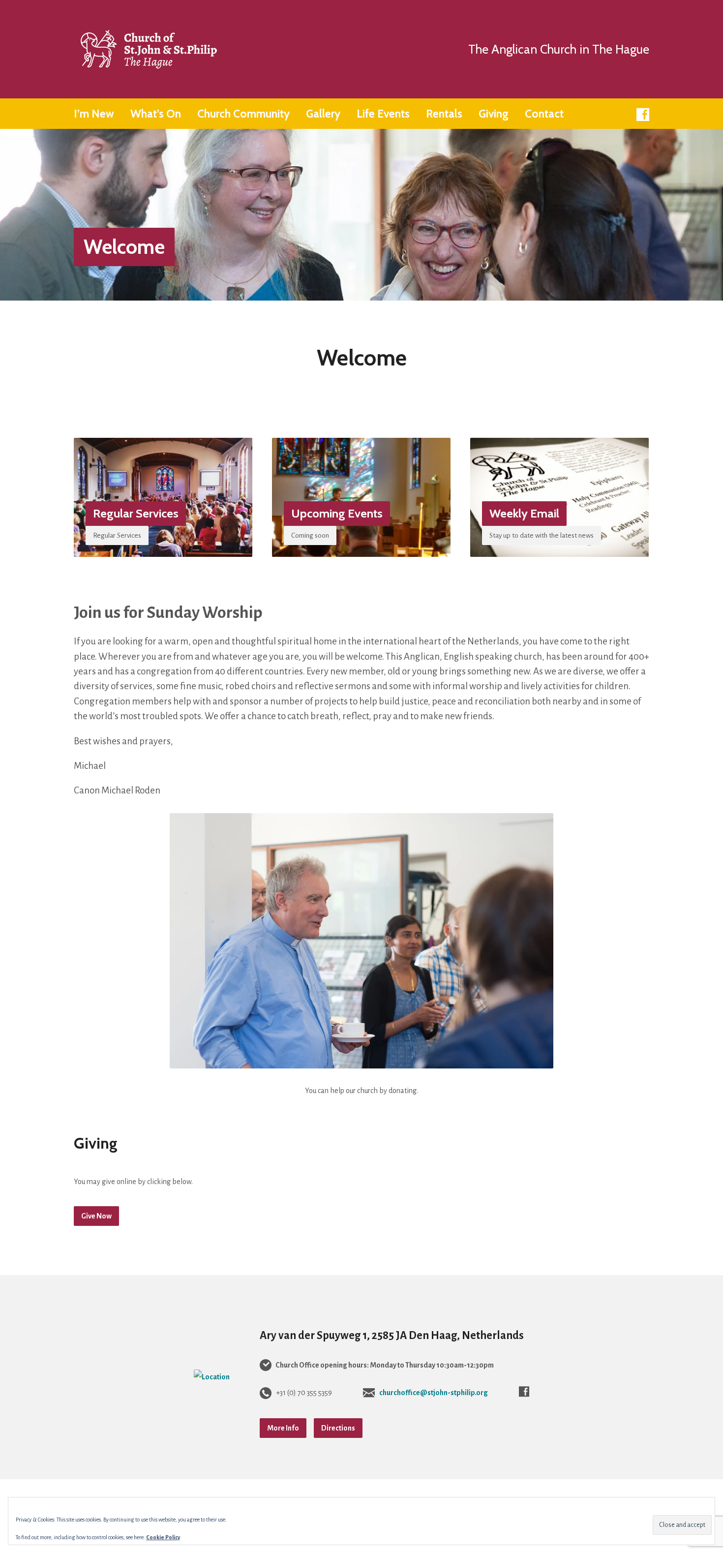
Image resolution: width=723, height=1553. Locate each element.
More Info (283, 1428)
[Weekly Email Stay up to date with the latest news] (559, 549)
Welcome (124, 247)
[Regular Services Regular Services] (163, 549)
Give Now (96, 1216)
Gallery (323, 114)
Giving (494, 114)
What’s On (155, 114)
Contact (544, 114)
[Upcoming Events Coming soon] (361, 549)
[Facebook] (642, 114)
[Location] (212, 1377)
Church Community (243, 114)
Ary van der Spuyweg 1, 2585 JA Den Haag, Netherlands (392, 1335)
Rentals (444, 114)
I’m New (94, 114)
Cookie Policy (163, 1537)
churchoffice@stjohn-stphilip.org (433, 1393)
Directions (338, 1428)
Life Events (383, 114)
